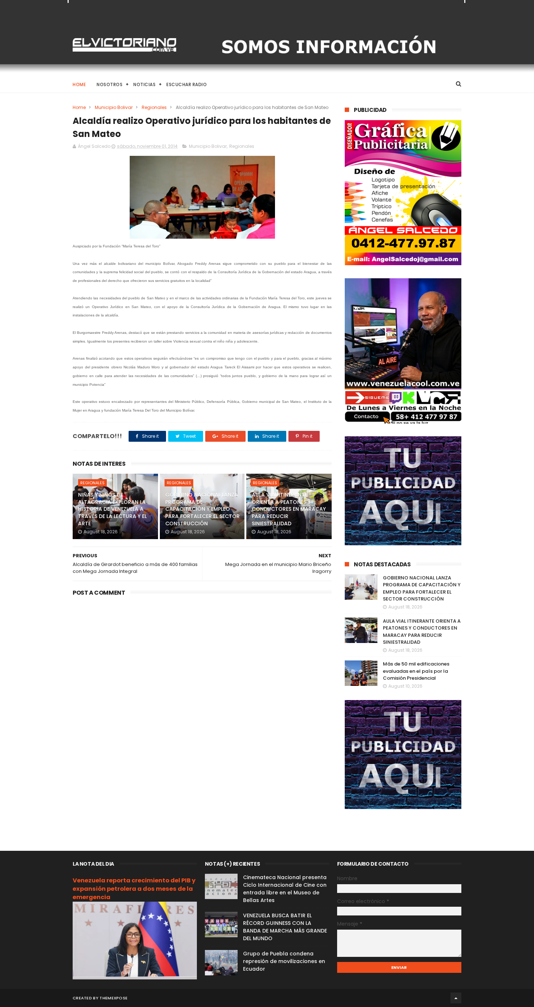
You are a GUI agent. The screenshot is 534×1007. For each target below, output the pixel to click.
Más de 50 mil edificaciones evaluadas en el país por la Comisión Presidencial (416, 671)
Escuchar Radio (186, 84)
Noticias (144, 84)
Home (79, 84)
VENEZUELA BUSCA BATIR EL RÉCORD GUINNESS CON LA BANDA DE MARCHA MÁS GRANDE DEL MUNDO (285, 927)
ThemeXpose (114, 998)
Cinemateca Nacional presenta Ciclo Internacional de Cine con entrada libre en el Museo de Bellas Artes (285, 889)
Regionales (154, 107)
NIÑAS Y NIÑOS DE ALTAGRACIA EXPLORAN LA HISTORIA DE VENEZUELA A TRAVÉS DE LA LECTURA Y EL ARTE (112, 509)
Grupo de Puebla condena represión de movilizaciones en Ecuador (284, 961)
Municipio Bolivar (114, 107)
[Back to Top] (455, 997)
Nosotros (109, 84)
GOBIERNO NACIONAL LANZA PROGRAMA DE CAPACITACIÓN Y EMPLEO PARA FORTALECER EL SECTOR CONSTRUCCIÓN (202, 509)
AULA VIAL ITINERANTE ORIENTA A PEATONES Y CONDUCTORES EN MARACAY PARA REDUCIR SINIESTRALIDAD (289, 509)
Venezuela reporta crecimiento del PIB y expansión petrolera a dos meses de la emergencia (134, 888)
